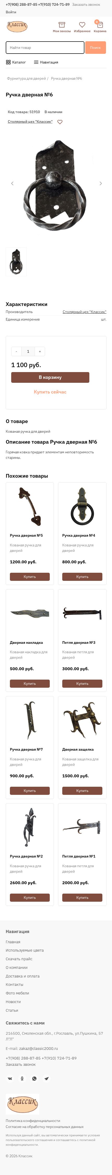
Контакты (14, 984)
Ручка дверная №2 (26, 856)
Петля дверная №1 (78, 856)
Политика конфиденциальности (33, 1120)
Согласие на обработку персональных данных (45, 1126)
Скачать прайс (19, 958)
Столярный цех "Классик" (30, 121)
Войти (11, 12)
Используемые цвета (25, 950)
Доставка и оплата (23, 976)
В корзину (50, 377)
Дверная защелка (78, 749)
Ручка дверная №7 (26, 749)
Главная (13, 941)
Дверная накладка (26, 642)
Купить (30, 576)
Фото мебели (17, 993)
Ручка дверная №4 (78, 535)
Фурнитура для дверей (26, 78)
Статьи (12, 1010)
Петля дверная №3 (78, 642)
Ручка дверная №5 (26, 535)
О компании (17, 967)
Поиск (95, 47)
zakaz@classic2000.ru (38, 1048)
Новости (13, 1001)
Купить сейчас (50, 392)
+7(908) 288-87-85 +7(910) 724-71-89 (38, 4)
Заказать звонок (86, 4)
